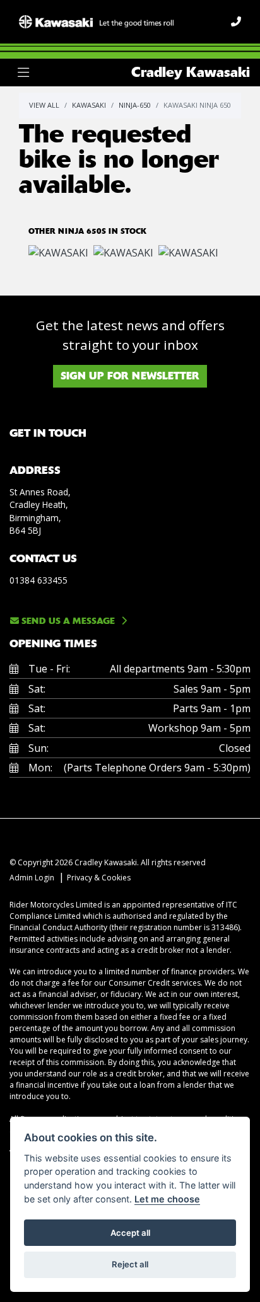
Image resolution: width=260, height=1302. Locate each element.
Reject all (130, 1264)
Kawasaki (89, 105)
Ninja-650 (135, 105)
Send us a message (67, 620)
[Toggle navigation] (23, 73)
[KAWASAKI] (58, 254)
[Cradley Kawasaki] (96, 21)
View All (44, 105)
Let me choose (167, 1199)
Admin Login (31, 877)
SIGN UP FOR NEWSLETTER (130, 376)
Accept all (130, 1233)
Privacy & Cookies (99, 877)
